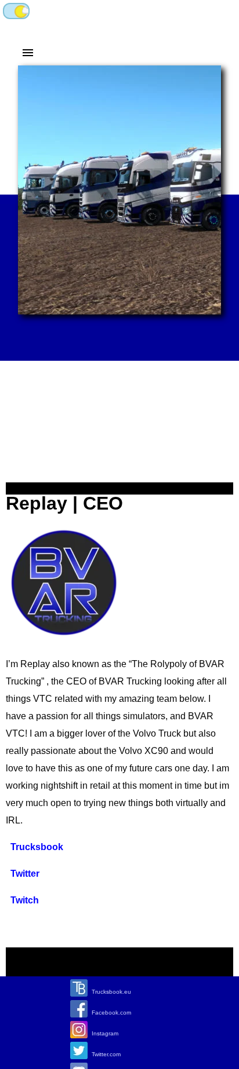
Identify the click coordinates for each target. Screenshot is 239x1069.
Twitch (24, 900)
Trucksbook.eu (111, 992)
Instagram (105, 1033)
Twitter (24, 873)
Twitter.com (106, 1054)
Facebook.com (111, 1012)
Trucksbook (36, 847)
